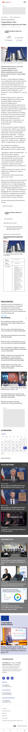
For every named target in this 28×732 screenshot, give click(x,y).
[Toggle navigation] (25, 2)
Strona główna (4, 17)
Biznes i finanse (4, 558)
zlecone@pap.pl (5, 685)
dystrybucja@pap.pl (6, 692)
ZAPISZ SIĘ (4, 316)
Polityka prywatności (6, 710)
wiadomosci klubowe (7, 206)
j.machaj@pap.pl (6, 700)
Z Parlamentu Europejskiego (7, 624)
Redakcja (4, 682)
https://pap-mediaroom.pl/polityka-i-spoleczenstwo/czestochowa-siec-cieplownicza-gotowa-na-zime (14, 228)
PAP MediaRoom (7, 659)
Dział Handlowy (6, 690)
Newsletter (4, 715)
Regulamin (4, 713)
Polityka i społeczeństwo (15, 17)
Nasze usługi (5, 718)
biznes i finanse (4, 483)
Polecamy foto (7, 539)
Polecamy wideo (7, 465)
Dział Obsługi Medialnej (8, 698)
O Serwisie (4, 708)
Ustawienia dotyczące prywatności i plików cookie (12, 720)
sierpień (3, 434)
